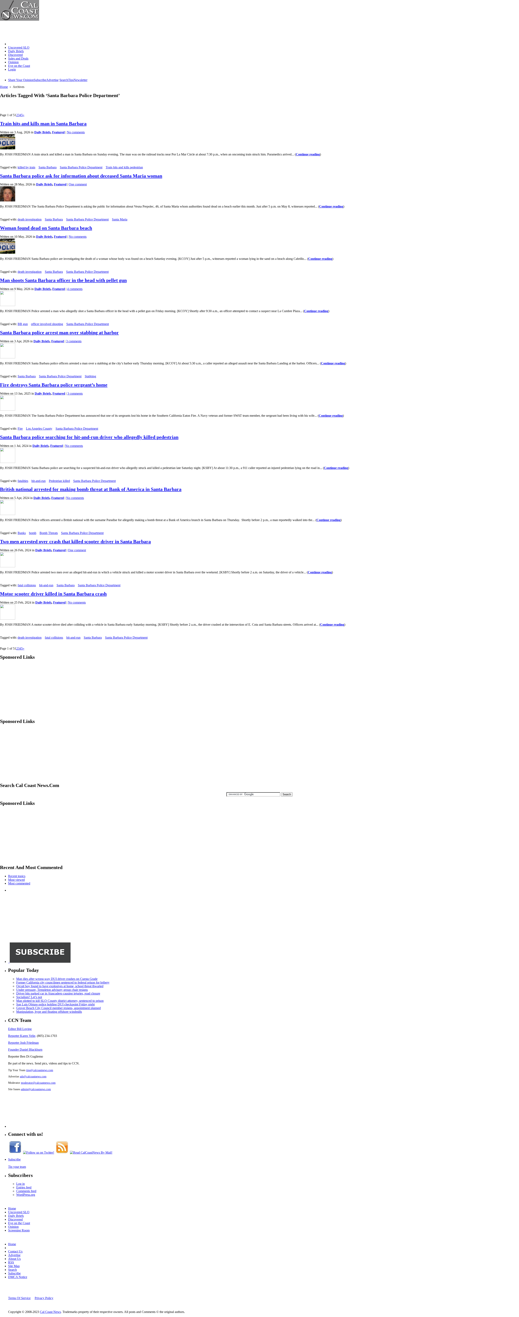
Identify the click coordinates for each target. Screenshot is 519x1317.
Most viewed (16, 879)
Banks (22, 533)
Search (63, 80)
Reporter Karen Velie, (22, 1036)
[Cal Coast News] (19, 19)
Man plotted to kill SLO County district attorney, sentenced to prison (60, 1000)
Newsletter (80, 80)
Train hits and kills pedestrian (124, 167)
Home (12, 44)
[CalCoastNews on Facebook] (15, 1152)
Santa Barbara (48, 167)
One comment (78, 184)
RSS (11, 1262)
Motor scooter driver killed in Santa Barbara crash (53, 593)
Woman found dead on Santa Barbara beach (46, 228)
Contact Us (15, 1251)
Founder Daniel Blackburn (25, 1049)
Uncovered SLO (18, 47)
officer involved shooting (47, 324)
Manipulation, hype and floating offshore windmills (49, 1011)
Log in (20, 1183)
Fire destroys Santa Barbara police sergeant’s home (53, 385)
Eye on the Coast (19, 65)
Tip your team (17, 1166)
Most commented (19, 883)
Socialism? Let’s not (29, 997)
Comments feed (26, 1191)
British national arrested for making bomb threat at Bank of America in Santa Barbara (90, 489)
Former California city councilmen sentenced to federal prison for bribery (62, 982)
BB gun (23, 324)
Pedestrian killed (59, 481)
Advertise (52, 80)
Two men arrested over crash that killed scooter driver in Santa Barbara (75, 541)
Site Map (14, 1266)
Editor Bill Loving (20, 1029)
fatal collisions (27, 585)
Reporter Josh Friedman (23, 1042)
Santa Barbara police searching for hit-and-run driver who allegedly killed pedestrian (89, 437)
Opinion (13, 62)
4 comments (75, 289)
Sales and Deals (18, 58)
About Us (14, 1258)
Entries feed (23, 1187)
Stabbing (90, 376)
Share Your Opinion (21, 80)
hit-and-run (38, 481)
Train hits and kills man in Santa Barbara (43, 123)
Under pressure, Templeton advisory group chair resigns (52, 989)
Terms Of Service (19, 1298)
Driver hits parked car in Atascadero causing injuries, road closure (58, 993)
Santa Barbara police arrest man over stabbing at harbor (59, 332)
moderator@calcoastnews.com (38, 1082)
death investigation (30, 219)
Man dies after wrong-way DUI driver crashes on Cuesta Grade (57, 979)
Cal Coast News (50, 1312)
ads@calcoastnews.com (33, 1076)
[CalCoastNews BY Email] (91, 1152)
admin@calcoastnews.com (36, 1089)
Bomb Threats (49, 533)
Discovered (15, 55)
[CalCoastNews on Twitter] (38, 1152)
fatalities (23, 481)
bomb (32, 533)
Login (12, 69)
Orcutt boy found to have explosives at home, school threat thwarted (59, 986)
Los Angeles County (39, 428)
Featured (58, 132)
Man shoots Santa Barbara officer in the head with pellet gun (63, 280)
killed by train (26, 167)
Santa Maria (119, 219)
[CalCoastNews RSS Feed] (62, 1152)
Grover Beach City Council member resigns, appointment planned (58, 1008)
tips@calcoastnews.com (39, 1070)
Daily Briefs (16, 51)
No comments (76, 132)
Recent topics (16, 876)
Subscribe (40, 80)
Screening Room (19, 1230)
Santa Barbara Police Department (81, 167)
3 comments (73, 341)
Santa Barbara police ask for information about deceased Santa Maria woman (81, 176)
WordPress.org (25, 1194)
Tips (71, 80)
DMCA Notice (17, 1277)
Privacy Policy (44, 1298)
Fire (20, 428)
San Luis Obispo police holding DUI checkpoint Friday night (55, 1004)
